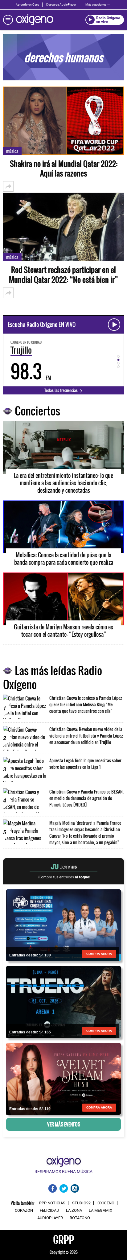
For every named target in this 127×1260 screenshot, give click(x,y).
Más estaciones (95, 4)
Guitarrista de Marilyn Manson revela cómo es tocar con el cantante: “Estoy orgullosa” (63, 630)
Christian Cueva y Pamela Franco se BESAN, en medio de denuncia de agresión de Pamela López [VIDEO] (86, 798)
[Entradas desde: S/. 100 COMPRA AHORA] (63, 924)
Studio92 (81, 1203)
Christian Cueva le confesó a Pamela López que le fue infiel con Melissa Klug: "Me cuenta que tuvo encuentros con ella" (85, 704)
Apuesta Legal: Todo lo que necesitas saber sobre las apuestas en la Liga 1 (85, 763)
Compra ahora (99, 954)
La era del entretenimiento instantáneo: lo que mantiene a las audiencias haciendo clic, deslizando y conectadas (63, 482)
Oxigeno (105, 1203)
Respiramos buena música (63, 1171)
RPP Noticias (52, 1203)
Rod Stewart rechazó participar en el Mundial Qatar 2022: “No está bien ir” (63, 274)
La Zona (74, 1210)
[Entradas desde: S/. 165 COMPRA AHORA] (63, 1001)
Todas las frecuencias (61, 390)
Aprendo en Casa (27, 4)
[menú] (8, 20)
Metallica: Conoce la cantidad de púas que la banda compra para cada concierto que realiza (63, 558)
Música (12, 151)
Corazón (24, 1210)
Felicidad (49, 1210)
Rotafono (80, 1218)
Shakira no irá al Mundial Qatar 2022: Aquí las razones (63, 168)
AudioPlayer (50, 1218)
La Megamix (100, 1210)
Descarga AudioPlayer (61, 4)
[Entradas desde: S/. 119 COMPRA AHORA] (63, 1078)
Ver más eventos (63, 1124)
